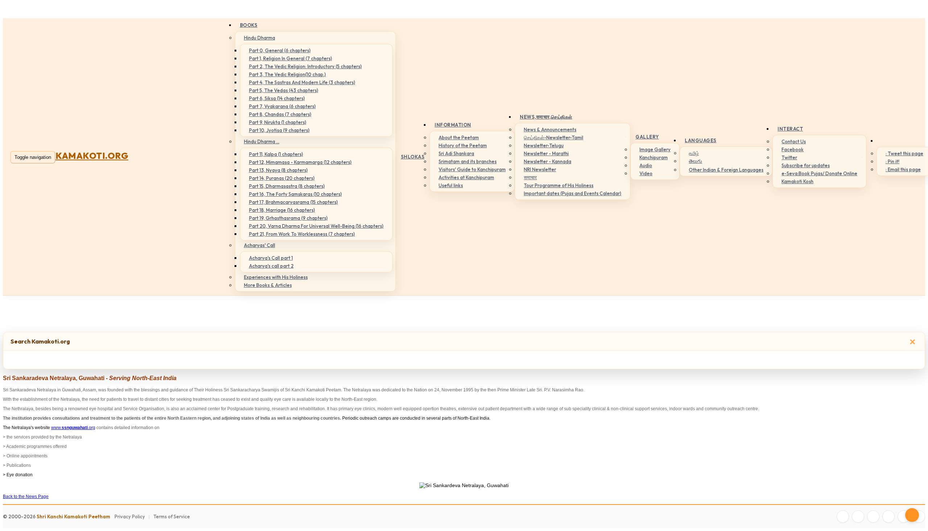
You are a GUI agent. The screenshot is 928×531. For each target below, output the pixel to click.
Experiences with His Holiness (276, 277)
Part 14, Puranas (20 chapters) (282, 178)
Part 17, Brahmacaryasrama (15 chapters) (293, 202)
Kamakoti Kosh (797, 181)
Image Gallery (655, 149)
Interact (790, 129)
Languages (701, 140)
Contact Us (794, 141)
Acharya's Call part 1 (271, 258)
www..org (73, 427)
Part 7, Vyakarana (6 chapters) (282, 106)
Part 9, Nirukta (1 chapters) (277, 122)
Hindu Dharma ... (261, 141)
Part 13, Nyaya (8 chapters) (278, 170)
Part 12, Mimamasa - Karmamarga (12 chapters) (300, 162)
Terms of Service (171, 516)
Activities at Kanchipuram (466, 177)
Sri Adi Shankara (456, 153)
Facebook (793, 149)
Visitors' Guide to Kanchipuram (472, 169)
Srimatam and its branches (468, 161)
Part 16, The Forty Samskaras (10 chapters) (295, 194)
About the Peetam (459, 137)
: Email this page (903, 169)
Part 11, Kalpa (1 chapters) (276, 154)
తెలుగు (695, 161)
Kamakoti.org (91, 155)
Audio (645, 165)
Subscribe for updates (806, 165)
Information (453, 125)
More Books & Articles (268, 285)
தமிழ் (694, 153)
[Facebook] (843, 516)
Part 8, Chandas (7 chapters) (280, 114)
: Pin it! (892, 161)
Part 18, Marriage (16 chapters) (282, 210)
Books (249, 25)
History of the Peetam (463, 145)
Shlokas (413, 157)
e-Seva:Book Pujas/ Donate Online (819, 173)
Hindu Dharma (259, 38)
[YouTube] (888, 516)
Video (645, 173)
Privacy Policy (130, 516)
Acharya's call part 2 (271, 266)
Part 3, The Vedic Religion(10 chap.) (287, 74)
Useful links (451, 185)
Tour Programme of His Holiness (558, 185)
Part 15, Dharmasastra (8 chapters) (287, 186)
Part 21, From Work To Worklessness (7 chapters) (302, 234)
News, (546, 117)
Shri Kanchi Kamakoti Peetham (73, 516)
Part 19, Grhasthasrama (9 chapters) (288, 218)
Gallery (647, 137)
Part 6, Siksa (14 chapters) (277, 98)
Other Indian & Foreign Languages (726, 170)
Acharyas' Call (259, 245)
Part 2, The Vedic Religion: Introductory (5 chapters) (305, 66)
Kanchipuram (653, 157)
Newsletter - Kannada (547, 161)
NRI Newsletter (540, 169)
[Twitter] (858, 516)
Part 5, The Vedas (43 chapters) (283, 90)
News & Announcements (550, 129)
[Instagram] (873, 516)
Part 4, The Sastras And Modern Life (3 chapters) (302, 82)
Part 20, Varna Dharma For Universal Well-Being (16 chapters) (316, 226)
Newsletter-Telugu (544, 145)
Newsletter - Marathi (546, 153)
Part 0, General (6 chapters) (280, 50)
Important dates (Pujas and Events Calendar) (572, 193)
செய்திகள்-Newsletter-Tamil (553, 137)
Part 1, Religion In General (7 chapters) (290, 58)
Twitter (789, 157)
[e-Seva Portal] (919, 516)
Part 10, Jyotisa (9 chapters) (279, 130)
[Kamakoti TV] (904, 516)
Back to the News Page (26, 496)
